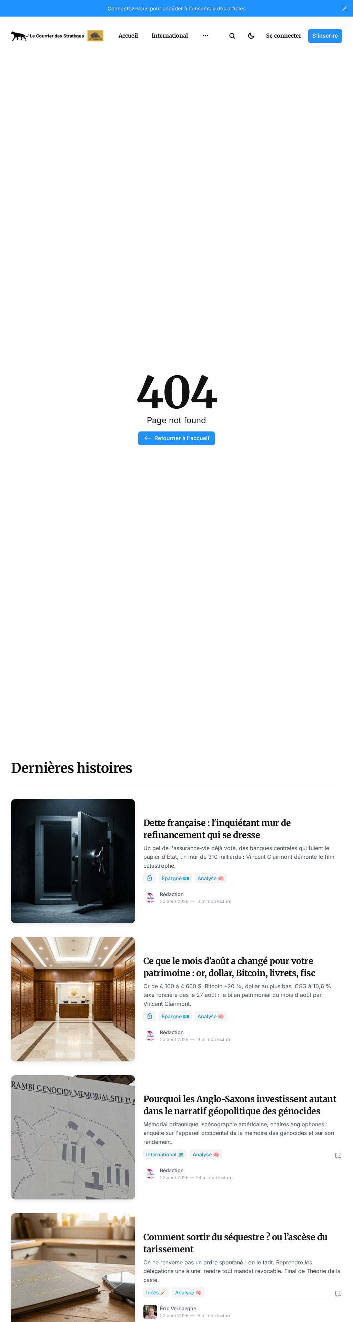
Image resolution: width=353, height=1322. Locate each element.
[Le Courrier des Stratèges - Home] (57, 36)
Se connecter (283, 35)
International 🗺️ (165, 1154)
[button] (232, 36)
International (170, 35)
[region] (205, 36)
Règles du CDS (205, 106)
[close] (344, 8)
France (196, 52)
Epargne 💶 (175, 878)
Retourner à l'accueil (181, 438)
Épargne (198, 79)
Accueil (128, 35)
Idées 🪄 (156, 1292)
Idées (194, 65)
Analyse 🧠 (211, 878)
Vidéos (196, 92)
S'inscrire (325, 35)
